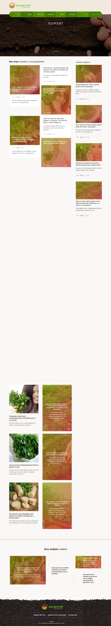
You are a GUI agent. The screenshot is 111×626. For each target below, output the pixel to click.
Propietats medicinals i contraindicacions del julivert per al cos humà (22, 418)
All (86, 14)
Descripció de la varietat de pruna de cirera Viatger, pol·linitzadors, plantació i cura (90, 578)
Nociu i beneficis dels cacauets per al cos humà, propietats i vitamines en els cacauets (90, 562)
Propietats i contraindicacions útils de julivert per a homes (55, 142)
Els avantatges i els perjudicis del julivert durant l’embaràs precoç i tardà (55, 91)
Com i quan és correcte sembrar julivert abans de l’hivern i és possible (24, 89)
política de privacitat (57, 615)
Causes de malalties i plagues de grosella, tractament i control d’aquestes (27, 570)
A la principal (55, 51)
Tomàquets (72, 14)
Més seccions (96, 14)
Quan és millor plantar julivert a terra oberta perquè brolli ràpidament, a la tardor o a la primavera (57, 406)
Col (18, 14)
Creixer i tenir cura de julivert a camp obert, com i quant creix (57, 453)
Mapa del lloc (40, 615)
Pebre (62, 14)
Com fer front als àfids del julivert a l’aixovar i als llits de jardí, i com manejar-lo (55, 120)
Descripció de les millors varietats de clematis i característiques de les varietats (60, 571)
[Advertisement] (55, 36)
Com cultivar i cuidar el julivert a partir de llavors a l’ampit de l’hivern (57, 503)
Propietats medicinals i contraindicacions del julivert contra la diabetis (23, 139)
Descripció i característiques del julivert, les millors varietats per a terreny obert (56, 70)
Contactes (72, 615)
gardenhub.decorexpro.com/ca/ (23, 5)
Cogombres (50, 14)
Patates (30, 14)
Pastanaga (40, 14)
